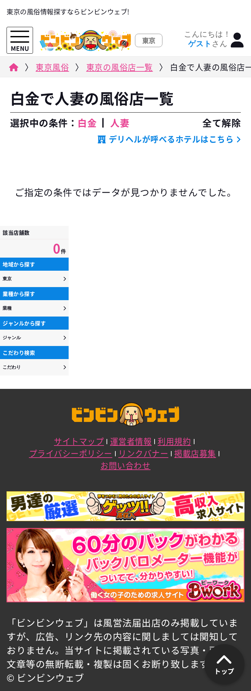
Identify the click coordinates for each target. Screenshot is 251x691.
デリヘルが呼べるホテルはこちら (171, 139)
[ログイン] (237, 40)
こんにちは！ (207, 39)
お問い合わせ (125, 465)
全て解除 (221, 123)
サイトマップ (79, 441)
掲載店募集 (195, 453)
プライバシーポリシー (70, 453)
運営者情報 (131, 441)
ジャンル (12, 337)
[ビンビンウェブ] (13, 68)
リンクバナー (143, 453)
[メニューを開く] (19, 36)
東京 (7, 278)
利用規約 (174, 441)
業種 (7, 308)
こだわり (12, 367)
